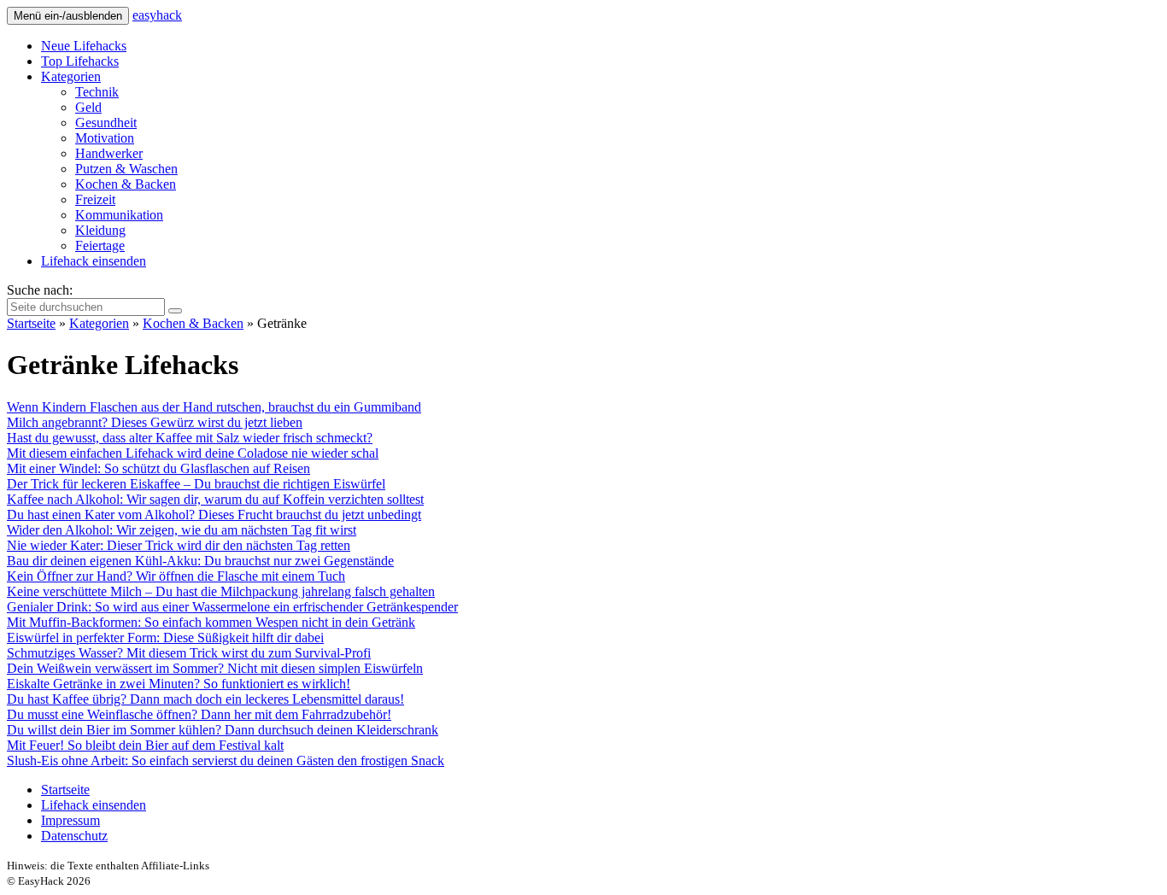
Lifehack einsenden (93, 261)
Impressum (70, 820)
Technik (97, 92)
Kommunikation (119, 215)
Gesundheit (106, 122)
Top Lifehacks (80, 61)
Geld (88, 107)
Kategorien (71, 76)
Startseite (31, 323)
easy (157, 15)
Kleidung (100, 230)
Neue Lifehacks (83, 45)
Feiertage (100, 245)
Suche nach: (40, 290)
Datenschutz (74, 835)
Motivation (104, 138)
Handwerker (109, 153)
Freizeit (95, 199)
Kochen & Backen (125, 184)
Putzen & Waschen (126, 168)
